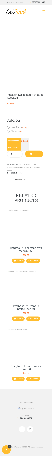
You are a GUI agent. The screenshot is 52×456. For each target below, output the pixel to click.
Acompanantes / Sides (27, 164)
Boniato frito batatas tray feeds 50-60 (26, 249)
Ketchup (19, 127)
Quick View (33, 260)
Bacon (17, 131)
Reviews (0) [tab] (20, 179)
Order (35, 154)
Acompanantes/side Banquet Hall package (23, 167)
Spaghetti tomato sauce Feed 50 (26, 368)
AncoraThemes (15, 447)
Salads (9, 170)
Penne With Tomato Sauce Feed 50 (26, 307)
